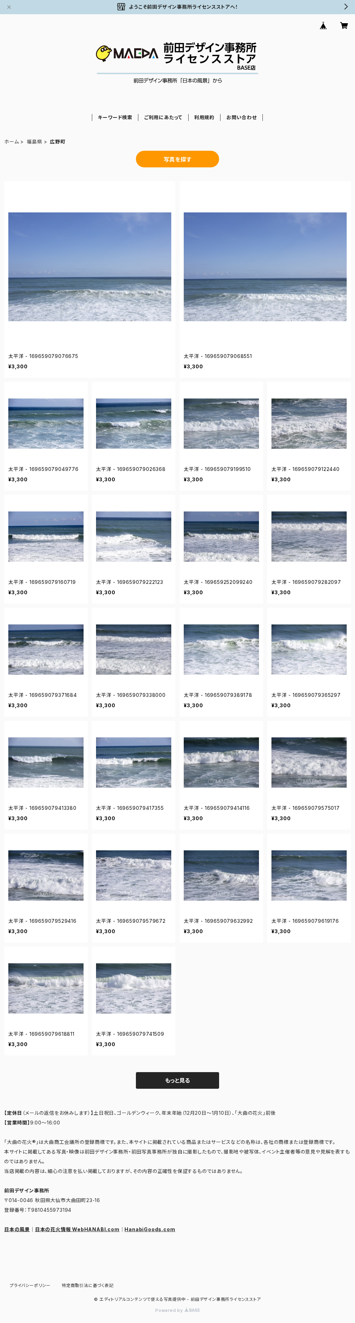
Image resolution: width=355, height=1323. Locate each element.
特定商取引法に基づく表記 (88, 1285)
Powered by (169, 1310)
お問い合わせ (241, 117)
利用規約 (204, 117)
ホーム (11, 141)
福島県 (34, 141)
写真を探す (178, 159)
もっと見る (177, 1080)
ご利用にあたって (163, 117)
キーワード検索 (115, 117)
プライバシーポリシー (30, 1285)
